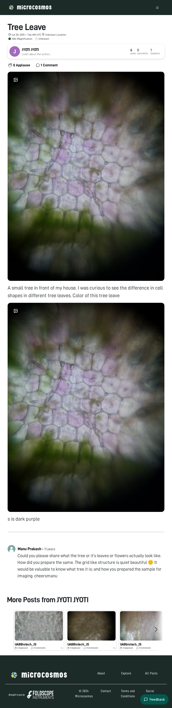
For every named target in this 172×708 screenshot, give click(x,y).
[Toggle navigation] (157, 7)
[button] (39, 630)
